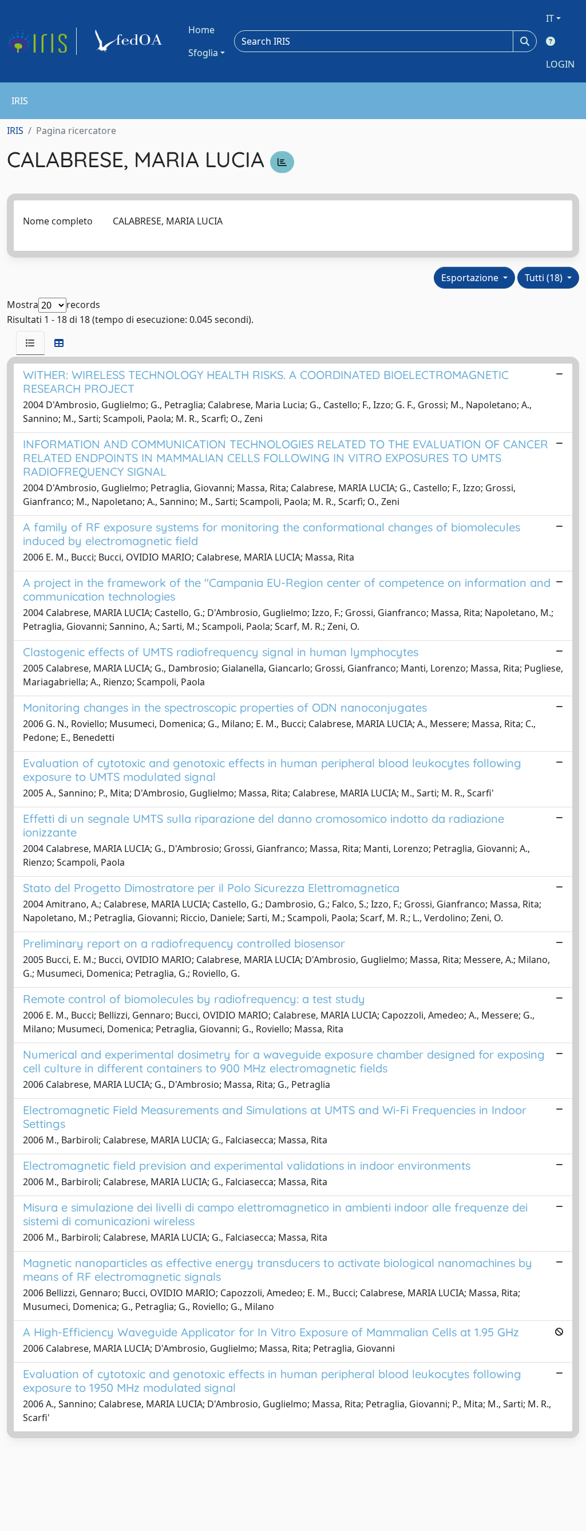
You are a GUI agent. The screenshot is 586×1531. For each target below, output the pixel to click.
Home (201, 29)
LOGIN (560, 64)
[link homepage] (42, 41)
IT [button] (550, 18)
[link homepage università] (130, 41)
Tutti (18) (545, 277)
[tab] (30, 343)
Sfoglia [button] (203, 52)
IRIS (15, 130)
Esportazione (471, 277)
